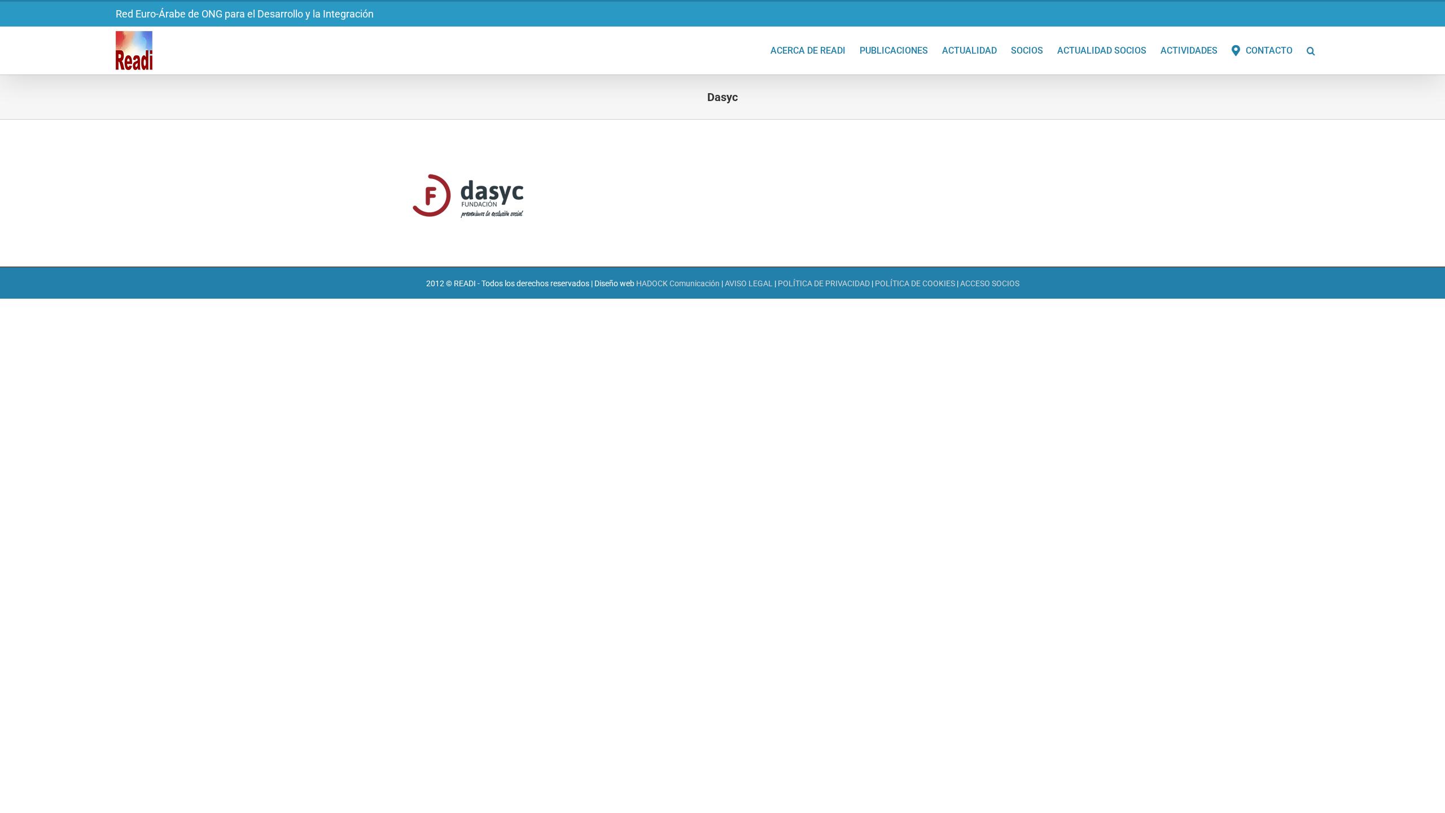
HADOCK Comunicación (678, 283)
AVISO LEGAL (749, 283)
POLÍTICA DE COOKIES (915, 283)
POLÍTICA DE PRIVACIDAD (824, 283)
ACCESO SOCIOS (989, 283)
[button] (1311, 49)
